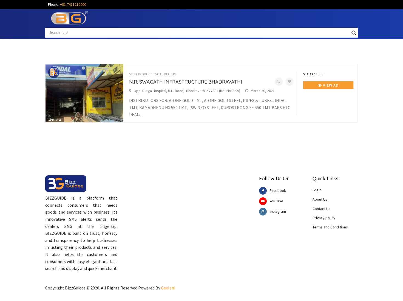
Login (317, 189)
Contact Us (321, 208)
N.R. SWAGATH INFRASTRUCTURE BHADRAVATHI (185, 82)
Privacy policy (324, 217)
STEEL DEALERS (165, 74)
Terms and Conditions (330, 227)
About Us (320, 199)
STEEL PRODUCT (140, 74)
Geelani (168, 288)
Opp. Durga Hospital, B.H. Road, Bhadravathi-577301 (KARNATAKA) (187, 90)
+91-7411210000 (73, 4)
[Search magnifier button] (354, 33)
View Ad (330, 85)
